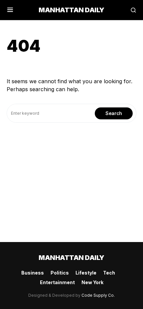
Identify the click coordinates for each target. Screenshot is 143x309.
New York (92, 282)
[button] (10, 10)
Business (32, 273)
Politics (60, 273)
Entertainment (57, 282)
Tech (109, 273)
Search (113, 113)
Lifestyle (85, 273)
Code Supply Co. (98, 295)
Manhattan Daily (71, 10)
